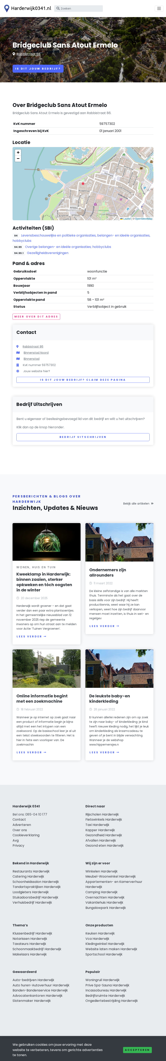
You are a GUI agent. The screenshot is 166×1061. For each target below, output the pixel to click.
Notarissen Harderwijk (30, 938)
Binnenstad (31, 359)
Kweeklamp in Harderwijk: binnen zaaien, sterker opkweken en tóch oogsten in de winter (44, 582)
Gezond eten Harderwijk (104, 845)
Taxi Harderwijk (97, 824)
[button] (83, 183)
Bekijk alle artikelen (136, 504)
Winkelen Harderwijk (101, 871)
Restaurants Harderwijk (31, 871)
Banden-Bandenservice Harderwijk (40, 990)
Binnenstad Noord (36, 353)
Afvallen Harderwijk (100, 840)
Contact (19, 819)
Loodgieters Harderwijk (31, 892)
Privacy (18, 845)
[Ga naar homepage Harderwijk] (26, 8)
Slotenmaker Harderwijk (32, 1000)
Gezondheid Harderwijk (103, 835)
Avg (16, 840)
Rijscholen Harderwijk (102, 814)
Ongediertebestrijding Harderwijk (111, 1000)
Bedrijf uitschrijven (83, 437)
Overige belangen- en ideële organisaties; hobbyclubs (68, 246)
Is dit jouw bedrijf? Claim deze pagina (83, 380)
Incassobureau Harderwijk (106, 990)
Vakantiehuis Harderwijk (104, 902)
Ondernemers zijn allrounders (107, 572)
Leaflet (127, 218)
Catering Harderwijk (28, 876)
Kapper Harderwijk (100, 830)
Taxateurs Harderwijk (29, 943)
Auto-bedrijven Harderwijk (33, 980)
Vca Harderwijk (97, 938)
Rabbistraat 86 (28, 54)
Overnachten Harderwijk (105, 897)
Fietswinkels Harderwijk (103, 819)
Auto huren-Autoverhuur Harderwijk (41, 985)
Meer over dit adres (36, 316)
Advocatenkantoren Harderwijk (38, 995)
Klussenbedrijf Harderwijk (32, 933)
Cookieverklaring (26, 835)
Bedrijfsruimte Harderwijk (105, 995)
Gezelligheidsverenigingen (47, 253)
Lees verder (29, 636)
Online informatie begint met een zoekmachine (42, 698)
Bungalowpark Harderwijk (105, 907)
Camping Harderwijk (101, 892)
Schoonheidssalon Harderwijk (36, 881)
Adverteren (22, 824)
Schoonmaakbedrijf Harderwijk (37, 949)
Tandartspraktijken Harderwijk (37, 886)
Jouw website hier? (36, 371)
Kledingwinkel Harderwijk (105, 943)
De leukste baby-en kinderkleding (109, 698)
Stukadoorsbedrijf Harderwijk (35, 897)
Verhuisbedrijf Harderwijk (32, 902)
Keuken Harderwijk (100, 933)
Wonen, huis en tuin (36, 567)
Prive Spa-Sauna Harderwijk (107, 985)
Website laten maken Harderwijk (111, 949)
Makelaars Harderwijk (30, 954)
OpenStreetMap (143, 218)
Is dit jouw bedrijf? (38, 68)
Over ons (20, 830)
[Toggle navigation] (159, 8)
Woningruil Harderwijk (102, 980)
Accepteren (137, 1050)
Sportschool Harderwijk (103, 954)
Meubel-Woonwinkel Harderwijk (110, 876)
